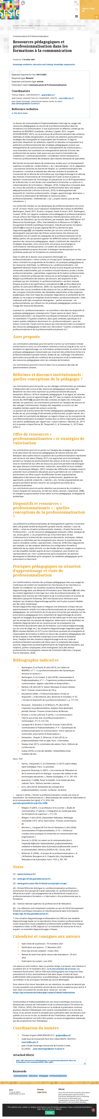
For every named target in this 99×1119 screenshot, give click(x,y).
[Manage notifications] (93, 1110)
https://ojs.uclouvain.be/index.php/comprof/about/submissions (44, 992)
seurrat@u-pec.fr (66, 98)
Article (37, 26)
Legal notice (42, 1092)
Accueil (16, 26)
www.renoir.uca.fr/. (26, 874)
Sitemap (40, 1089)
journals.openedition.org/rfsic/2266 (30, 803)
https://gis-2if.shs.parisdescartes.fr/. (31, 913)
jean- (35, 1048)
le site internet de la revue (63, 968)
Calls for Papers (26, 26)
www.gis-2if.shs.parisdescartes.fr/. (34, 878)
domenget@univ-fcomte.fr (51, 1048)
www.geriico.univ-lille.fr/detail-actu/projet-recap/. (42, 883)
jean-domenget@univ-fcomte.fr (26, 103)
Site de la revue (21, 113)
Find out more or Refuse (51, 1109)
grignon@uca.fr (48, 95)
